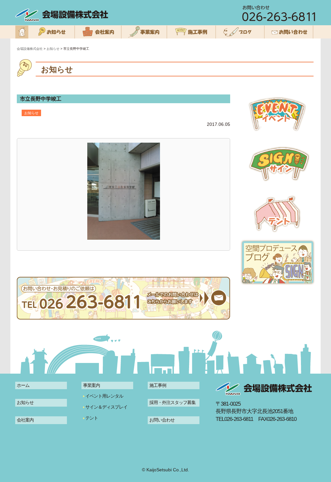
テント (91, 418)
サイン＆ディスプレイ (106, 407)
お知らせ (25, 402)
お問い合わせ (162, 419)
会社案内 (25, 419)
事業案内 (91, 385)
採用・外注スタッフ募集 (172, 402)
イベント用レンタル (104, 396)
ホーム (23, 385)
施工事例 (157, 385)
